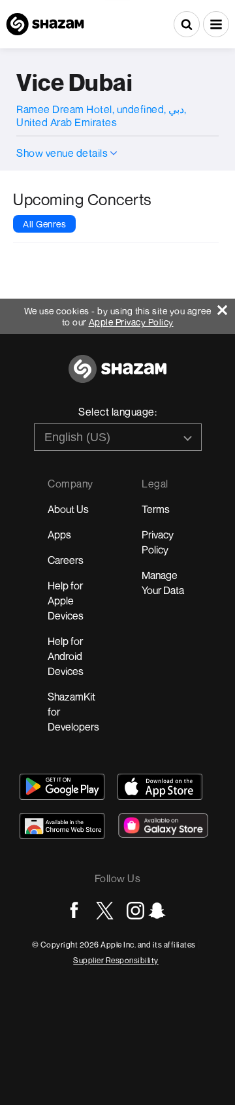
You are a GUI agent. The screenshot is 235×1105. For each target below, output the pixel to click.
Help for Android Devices (66, 656)
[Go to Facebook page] (74, 910)
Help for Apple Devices (66, 600)
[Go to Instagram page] (135, 910)
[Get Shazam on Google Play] (62, 787)
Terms (156, 509)
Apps (59, 534)
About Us (68, 509)
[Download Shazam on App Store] (160, 787)
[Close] (226, 307)
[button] (216, 24)
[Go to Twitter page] (105, 910)
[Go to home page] (117, 376)
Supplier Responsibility (116, 960)
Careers (66, 560)
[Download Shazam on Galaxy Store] (163, 825)
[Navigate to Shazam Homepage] (45, 24)
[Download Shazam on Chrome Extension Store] (62, 826)
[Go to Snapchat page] (157, 910)
